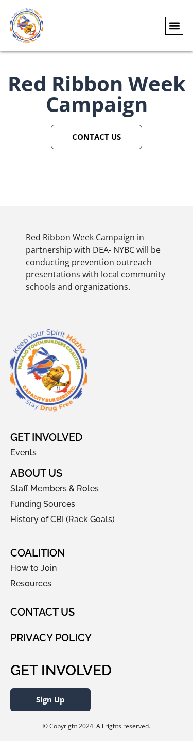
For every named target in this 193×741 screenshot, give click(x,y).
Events (23, 452)
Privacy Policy (51, 638)
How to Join (33, 568)
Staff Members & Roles (54, 488)
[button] (174, 26)
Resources (30, 583)
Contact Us (42, 612)
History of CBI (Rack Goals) (62, 519)
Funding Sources (42, 504)
